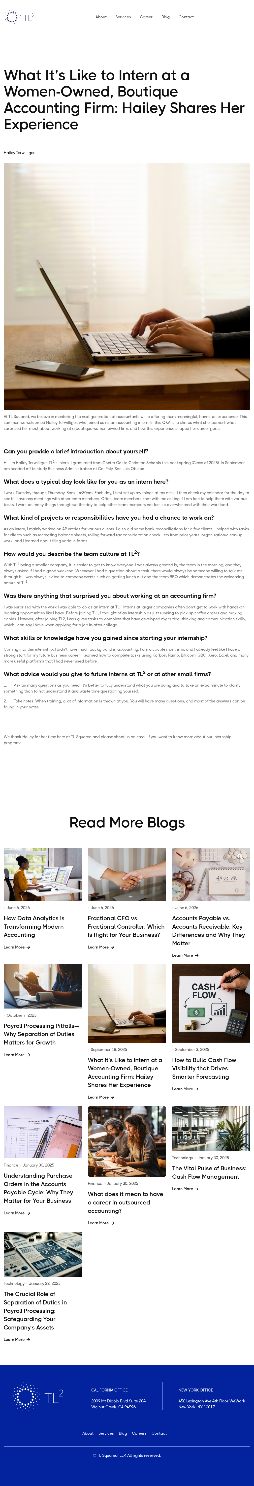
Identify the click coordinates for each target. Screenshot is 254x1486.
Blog (165, 17)
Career (146, 17)
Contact (186, 17)
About (101, 17)
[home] (20, 17)
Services (123, 17)
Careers (139, 1433)
